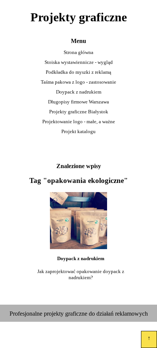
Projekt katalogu (78, 131)
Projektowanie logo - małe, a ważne (78, 121)
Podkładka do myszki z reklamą (78, 72)
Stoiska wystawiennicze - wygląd (79, 62)
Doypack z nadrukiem (78, 92)
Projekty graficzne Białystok (78, 111)
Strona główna (78, 52)
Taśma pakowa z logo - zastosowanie (78, 82)
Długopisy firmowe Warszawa (78, 102)
